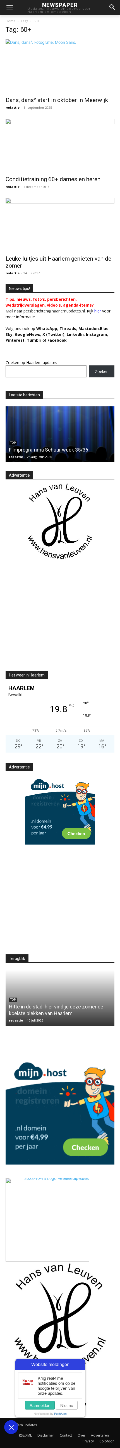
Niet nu (66, 1405)
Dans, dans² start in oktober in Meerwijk (57, 100)
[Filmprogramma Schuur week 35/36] (60, 434)
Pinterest (15, 340)
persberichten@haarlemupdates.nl (54, 311)
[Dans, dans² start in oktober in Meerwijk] (60, 66)
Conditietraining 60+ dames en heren (53, 179)
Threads (67, 328)
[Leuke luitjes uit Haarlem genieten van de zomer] (60, 225)
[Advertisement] (52, 620)
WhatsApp (46, 328)
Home (10, 21)
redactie (13, 107)
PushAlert (60, 1414)
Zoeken (102, 371)
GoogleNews (27, 334)
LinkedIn (75, 334)
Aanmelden (40, 1405)
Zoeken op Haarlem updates (31, 362)
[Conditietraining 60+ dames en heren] (60, 146)
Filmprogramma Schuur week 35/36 (48, 450)
